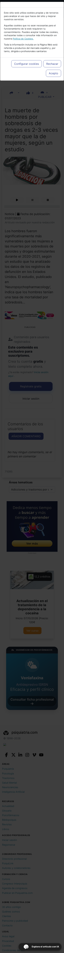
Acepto (53, 73)
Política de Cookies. (23, 38)
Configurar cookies (26, 63)
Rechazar (52, 63)
